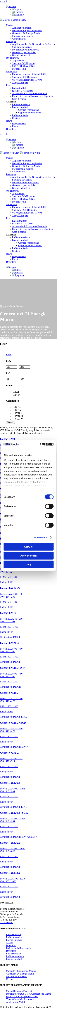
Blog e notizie (19, 123)
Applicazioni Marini (21, 27)
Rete (8, 85)
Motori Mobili (19, 69)
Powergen (11, 41)
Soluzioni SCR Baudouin (24, 77)
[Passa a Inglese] (16, 9)
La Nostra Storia (20, 115)
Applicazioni (18, 60)
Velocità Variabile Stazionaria (20, 999)
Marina (9, 25)
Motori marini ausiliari (22, 36)
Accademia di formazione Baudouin (29, 93)
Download (11, 129)
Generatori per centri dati (24, 52)
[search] (20, 152)
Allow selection (28, 555)
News (9, 121)
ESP (17, 391)
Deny (28, 564)
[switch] (49, 506)
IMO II (18, 413)
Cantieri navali (19, 38)
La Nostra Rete (19, 88)
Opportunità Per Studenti (30, 112)
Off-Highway (12, 58)
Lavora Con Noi (20, 107)
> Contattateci (6, 922)
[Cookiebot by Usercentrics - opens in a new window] (41, 444)
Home (3, 306)
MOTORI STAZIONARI (24, 66)
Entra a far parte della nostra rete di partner (32, 96)
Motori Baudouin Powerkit (19, 991)
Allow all (28, 546)
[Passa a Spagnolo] (18, 14)
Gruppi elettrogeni (21, 55)
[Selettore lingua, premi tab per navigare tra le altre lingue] (11, 6)
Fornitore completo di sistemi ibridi (29, 74)
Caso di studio (19, 99)
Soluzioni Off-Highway (23, 63)
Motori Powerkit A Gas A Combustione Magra (28, 993)
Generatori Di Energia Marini (26, 33)
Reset (8, 354)
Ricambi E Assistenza (22, 90)
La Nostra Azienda (21, 104)
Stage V (19, 419)
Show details (40, 537)
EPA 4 (18, 410)
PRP (17, 395)
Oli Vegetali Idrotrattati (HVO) (27, 79)
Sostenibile (11, 71)
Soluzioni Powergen (22, 47)
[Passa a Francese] (17, 12)
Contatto (16, 118)
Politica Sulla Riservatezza (18, 948)
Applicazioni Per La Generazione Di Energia (33, 44)
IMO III (19, 416)
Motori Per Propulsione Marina (27, 30)
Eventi (15, 126)
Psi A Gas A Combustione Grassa (22, 996)
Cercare (10, 979)
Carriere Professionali (28, 110)
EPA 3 (18, 407)
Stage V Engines (20, 82)
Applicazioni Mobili (15, 1002)
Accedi (3, 1)
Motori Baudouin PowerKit (25, 49)
